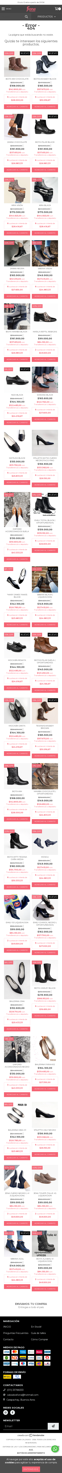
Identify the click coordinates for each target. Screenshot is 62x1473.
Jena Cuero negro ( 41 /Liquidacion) (17, 1194)
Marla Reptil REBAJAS (45, 331)
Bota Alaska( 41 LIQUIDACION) (44, 1260)
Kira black (45, 205)
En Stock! (36, 1326)
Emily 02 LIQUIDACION (17, 922)
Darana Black (45, 395)
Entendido (31, 1469)
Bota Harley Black (44, 988)
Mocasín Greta (17, 726)
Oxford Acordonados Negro (17, 1065)
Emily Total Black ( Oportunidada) (44, 521)
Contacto (8, 1339)
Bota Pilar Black (45, 142)
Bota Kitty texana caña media (17, 858)
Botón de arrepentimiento (31, 1453)
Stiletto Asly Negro (45, 1130)
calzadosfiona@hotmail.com (22, 1394)
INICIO (7, 1326)
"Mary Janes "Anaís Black (17, 595)
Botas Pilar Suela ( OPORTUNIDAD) (44, 661)
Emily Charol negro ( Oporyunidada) (45, 923)
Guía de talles (38, 1333)
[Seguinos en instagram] (5, 1412)
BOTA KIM (17, 791)
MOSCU (45, 857)
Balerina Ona (17, 1001)
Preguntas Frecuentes (15, 1333)
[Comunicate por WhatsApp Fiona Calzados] (55, 1448)
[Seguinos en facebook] (12, 1412)
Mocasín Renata (17, 660)
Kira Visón (17, 205)
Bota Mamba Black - (17, 331)
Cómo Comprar (39, 1339)
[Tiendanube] (31, 1436)
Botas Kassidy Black (45, 79)
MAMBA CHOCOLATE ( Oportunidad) (45, 792)
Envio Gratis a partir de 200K (31, 2)
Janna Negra (17, 268)
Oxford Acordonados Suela (17, 530)
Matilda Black (17, 458)
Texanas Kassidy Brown (45, 727)
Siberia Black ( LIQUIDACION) (45, 595)
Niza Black (17, 395)
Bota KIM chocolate (17, 79)
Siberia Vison (45, 268)
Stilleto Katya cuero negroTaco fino (45, 459)
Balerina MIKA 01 (17, 1130)
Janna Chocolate (17, 142)
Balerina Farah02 (45, 1064)
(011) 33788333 (15, 1390)
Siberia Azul (17, 1259)
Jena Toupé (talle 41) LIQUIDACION (45, 1194)
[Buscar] (26, 16)
